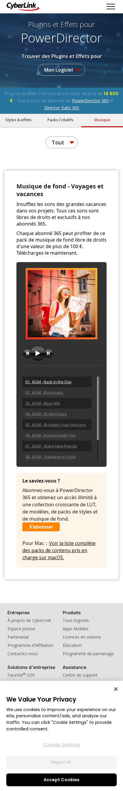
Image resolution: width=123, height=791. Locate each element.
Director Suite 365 (61, 108)
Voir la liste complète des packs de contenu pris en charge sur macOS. (59, 550)
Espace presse (21, 628)
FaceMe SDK (21, 675)
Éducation (72, 645)
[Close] (115, 689)
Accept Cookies (61, 780)
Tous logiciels (76, 620)
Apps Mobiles (76, 628)
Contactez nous (22, 653)
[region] (61, 736)
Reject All (61, 762)
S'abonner (41, 527)
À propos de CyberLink (29, 620)
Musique (102, 119)
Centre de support (80, 675)
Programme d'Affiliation (30, 645)
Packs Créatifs (60, 119)
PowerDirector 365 (90, 100)
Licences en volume (82, 637)
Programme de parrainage (88, 653)
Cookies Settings (61, 745)
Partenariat (18, 637)
